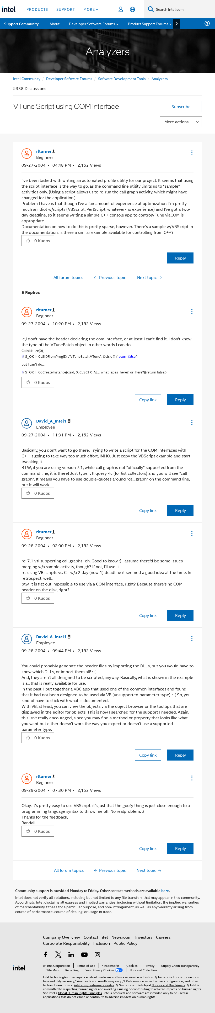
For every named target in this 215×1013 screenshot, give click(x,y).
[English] (132, 9)
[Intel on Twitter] (58, 955)
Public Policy (125, 943)
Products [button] (37, 9)
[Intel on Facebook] (45, 955)
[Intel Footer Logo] (19, 967)
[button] (191, 152)
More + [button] (90, 9)
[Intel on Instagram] (97, 955)
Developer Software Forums (69, 78)
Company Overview (61, 937)
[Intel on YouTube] (84, 955)
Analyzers (160, 78)
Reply (180, 258)
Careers (163, 937)
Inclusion (101, 943)
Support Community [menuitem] (21, 24)
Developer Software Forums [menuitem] (92, 23)
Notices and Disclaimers (168, 984)
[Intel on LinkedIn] (71, 955)
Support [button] (65, 9)
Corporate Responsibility (66, 943)
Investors (143, 937)
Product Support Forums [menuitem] (148, 23)
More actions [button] (176, 122)
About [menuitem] (55, 23)
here (165, 890)
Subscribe (181, 106)
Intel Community (26, 78)
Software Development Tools (122, 78)
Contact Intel (96, 937)
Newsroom (121, 937)
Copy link (148, 400)
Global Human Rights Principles (80, 992)
